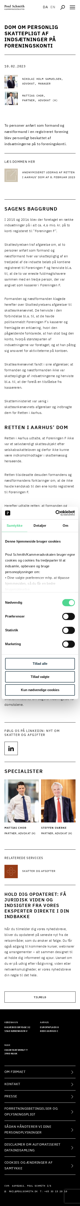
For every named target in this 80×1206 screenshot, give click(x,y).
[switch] (68, 616)
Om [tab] (65, 525)
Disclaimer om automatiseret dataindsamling (32, 1147)
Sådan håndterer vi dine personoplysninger (27, 1129)
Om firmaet (15, 1072)
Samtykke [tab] (14, 525)
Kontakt (12, 1084)
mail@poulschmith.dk (23, 1191)
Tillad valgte (40, 677)
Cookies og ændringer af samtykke (28, 1165)
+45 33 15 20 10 (55, 1191)
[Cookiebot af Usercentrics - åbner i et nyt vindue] (56, 513)
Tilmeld (40, 997)
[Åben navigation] (72, 7)
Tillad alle (40, 664)
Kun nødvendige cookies (40, 690)
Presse (10, 1096)
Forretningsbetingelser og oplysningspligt (31, 1111)
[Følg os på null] (11, 748)
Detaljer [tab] (40, 525)
